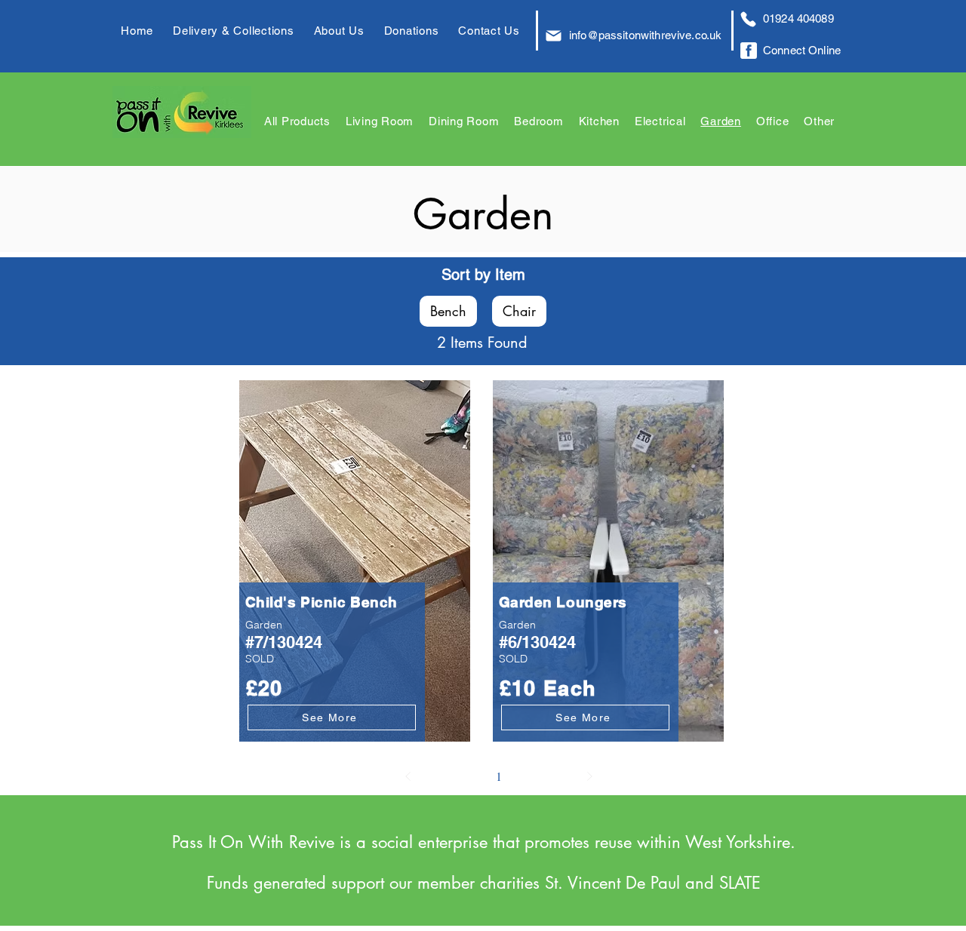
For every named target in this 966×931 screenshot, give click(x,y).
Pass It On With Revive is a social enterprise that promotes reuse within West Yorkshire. (483, 842)
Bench (448, 311)
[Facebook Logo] (748, 50)
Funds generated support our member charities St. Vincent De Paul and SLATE (484, 882)
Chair (519, 311)
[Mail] (553, 35)
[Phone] (748, 19)
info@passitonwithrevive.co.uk (645, 35)
